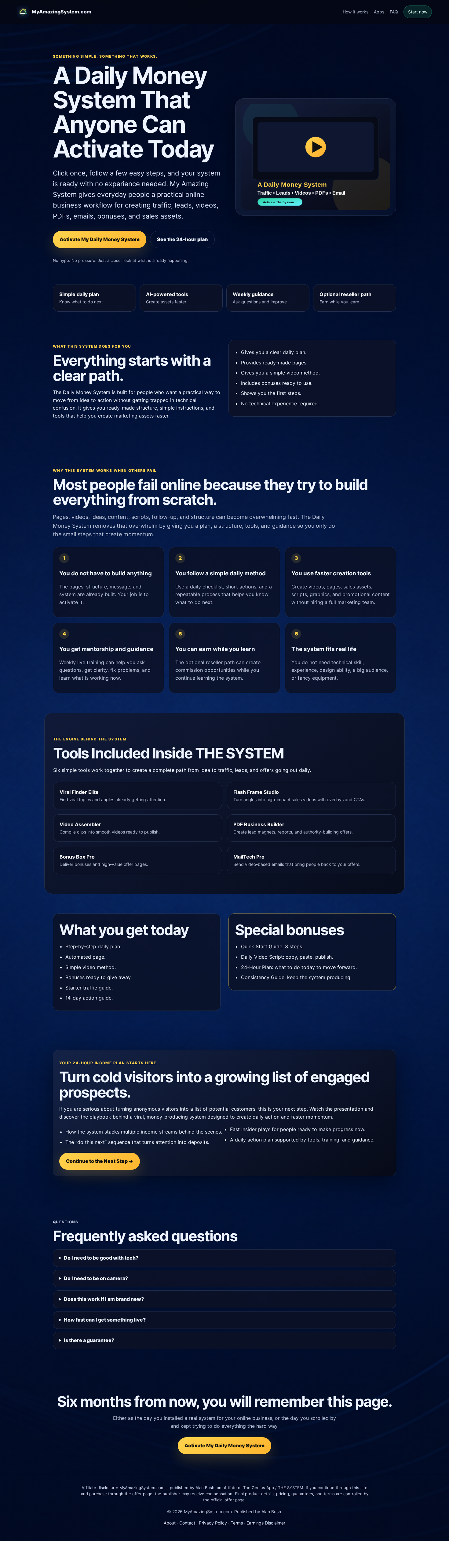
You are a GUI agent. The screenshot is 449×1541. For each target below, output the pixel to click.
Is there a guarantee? (89, 1340)
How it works (355, 11)
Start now (417, 11)
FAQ (394, 11)
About (170, 1522)
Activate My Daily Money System (100, 239)
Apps (379, 11)
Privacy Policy (213, 1522)
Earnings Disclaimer (265, 1522)
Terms (237, 1522)
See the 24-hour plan (182, 239)
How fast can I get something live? (105, 1320)
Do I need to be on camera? (96, 1278)
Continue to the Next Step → (99, 1161)
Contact (187, 1522)
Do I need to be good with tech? (101, 1258)
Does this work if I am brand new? (104, 1299)
